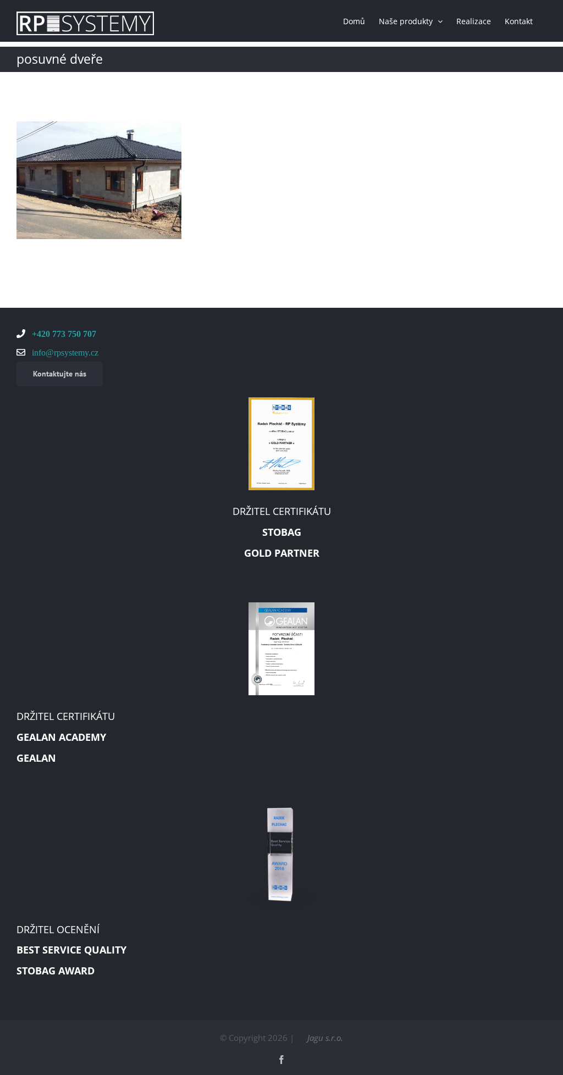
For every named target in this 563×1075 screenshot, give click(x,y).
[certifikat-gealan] (281, 606)
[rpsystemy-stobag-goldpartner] (281, 401)
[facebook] (281, 1059)
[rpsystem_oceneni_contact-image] (281, 811)
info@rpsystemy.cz (64, 352)
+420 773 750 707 (63, 333)
